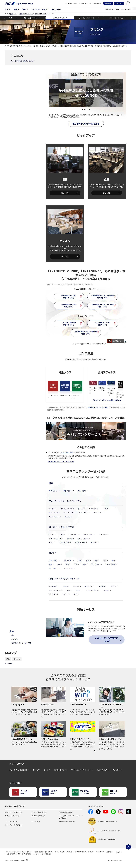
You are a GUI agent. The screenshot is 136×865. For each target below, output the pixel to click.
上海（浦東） (53, 560)
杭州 (50, 564)
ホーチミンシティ (55, 590)
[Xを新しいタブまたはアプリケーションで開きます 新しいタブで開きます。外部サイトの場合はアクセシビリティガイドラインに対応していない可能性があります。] (98, 811)
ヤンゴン (106, 590)
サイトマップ (100, 851)
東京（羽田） (67, 491)
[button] (128, 3)
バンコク (113, 586)
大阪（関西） (82, 491)
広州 (87, 560)
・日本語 (72, 3)
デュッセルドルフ (55, 538)
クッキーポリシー (27, 851)
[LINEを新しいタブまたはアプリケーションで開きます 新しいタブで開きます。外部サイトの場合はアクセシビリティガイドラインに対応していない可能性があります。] (113, 811)
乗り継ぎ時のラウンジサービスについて (61, 462)
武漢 (67, 564)
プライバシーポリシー (12, 851)
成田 (12, 635)
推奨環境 (69, 851)
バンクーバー (98, 513)
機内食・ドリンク (60, 770)
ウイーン (69, 538)
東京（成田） (53, 491)
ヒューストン (83, 513)
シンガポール (53, 586)
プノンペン (52, 594)
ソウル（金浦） (111, 564)
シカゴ (105, 509)
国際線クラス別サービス (26, 14)
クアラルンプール (92, 590)
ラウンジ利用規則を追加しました (22, 61)
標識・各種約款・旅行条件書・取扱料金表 (18, 854)
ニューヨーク (53, 513)
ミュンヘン (103, 535)
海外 (24, 9)
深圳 (75, 564)
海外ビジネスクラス (40, 14)
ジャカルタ (101, 586)
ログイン (119, 3)
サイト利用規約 (59, 851)
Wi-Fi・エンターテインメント (81, 770)
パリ (61, 535)
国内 (15, 9)
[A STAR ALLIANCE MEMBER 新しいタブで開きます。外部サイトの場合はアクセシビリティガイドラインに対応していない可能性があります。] (17, 860)
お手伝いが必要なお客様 (113, 9)
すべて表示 (8, 663)
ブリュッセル (73, 535)
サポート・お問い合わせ (94, 3)
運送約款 (108, 851)
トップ (7, 9)
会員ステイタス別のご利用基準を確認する (107, 400)
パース (75, 594)
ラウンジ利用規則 (67, 452)
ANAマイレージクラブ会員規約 (42, 854)
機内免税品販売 (102, 770)
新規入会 (108, 3)
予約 (82, 3)
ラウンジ (16, 659)
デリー (65, 586)
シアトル (52, 509)
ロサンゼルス (93, 509)
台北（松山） (95, 564)
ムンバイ (76, 586)
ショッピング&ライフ (38, 9)
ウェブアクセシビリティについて (83, 851)
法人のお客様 (125, 9)
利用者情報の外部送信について (43, 851)
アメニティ (116, 770)
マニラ (78, 590)
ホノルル (14, 639)
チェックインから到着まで (18, 770)
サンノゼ (81, 509)
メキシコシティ (54, 516)
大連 (96, 560)
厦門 (113, 560)
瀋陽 (58, 564)
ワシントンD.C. (68, 513)
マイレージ (55, 9)
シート (46, 770)
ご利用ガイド (12, 14)
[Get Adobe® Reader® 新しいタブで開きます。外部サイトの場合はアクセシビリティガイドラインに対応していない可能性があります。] (116, 340)
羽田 (12, 631)
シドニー (65, 594)
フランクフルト (88, 535)
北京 (79, 560)
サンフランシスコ (66, 509)
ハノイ (68, 590)
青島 (104, 560)
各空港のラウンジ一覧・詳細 (21, 643)
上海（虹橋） (67, 560)
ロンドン (52, 535)
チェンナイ (88, 586)
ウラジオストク (83, 538)
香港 (84, 564)
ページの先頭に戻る (128, 847)
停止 (89, 109)
